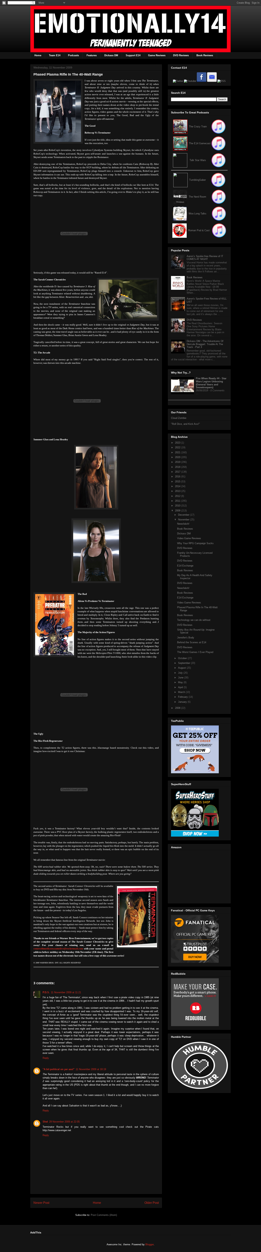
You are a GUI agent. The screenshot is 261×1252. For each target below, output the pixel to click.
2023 (178, 442)
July (180, 672)
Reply (46, 1058)
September (184, 663)
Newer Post (41, 1202)
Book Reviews (204, 55)
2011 (178, 500)
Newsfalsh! (183, 523)
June (181, 677)
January (183, 701)
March (182, 692)
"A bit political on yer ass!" (59, 1069)
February (183, 696)
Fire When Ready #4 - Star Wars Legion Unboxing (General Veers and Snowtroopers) (211, 383)
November (184, 519)
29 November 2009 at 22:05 (64, 1121)
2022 (178, 447)
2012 (178, 496)
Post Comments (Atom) (104, 1215)
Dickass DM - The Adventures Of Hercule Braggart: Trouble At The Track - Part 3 (205, 344)
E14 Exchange (185, 565)
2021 (178, 452)
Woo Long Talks (197, 213)
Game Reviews (156, 55)
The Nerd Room (197, 196)
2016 (178, 476)
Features (92, 55)
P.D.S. (46, 992)
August (182, 667)
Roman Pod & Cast (199, 230)
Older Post (151, 1202)
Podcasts (73, 55)
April (181, 687)
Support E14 (133, 55)
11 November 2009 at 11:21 (66, 992)
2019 (178, 462)
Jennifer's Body (185, 637)
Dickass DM (111, 55)
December (184, 514)
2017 (178, 471)
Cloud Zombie (178, 418)
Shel (45, 1121)
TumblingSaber (197, 179)
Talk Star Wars (198, 160)
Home (37, 55)
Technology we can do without (193, 620)
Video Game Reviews (189, 538)
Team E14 (54, 55)
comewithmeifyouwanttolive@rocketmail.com (58, 948)
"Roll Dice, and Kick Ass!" (185, 423)
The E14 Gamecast (200, 143)
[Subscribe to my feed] (180, 143)
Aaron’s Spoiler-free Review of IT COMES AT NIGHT (205, 258)
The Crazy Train (198, 126)
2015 (178, 481)
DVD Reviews (181, 55)
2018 (178, 467)
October (183, 658)
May (181, 682)
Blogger (149, 1244)
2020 (178, 457)
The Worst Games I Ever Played (195, 652)
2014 (178, 486)
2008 (178, 708)
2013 (178, 491)
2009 (178, 510)
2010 (178, 505)
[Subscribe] (218, 143)
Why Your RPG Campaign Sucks (195, 543)
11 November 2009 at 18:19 (91, 1069)
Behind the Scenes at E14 (191, 642)
